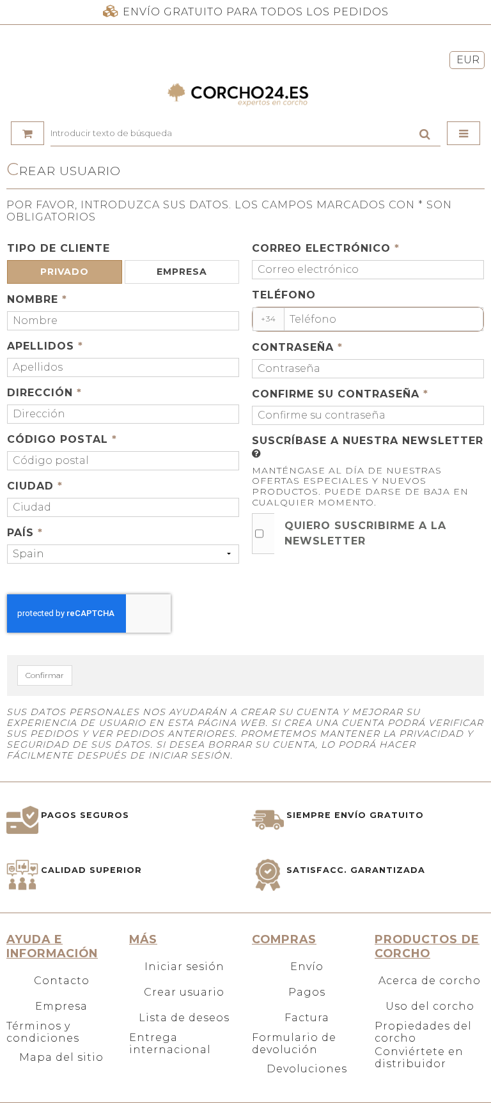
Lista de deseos (184, 1018)
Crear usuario (184, 992)
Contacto (62, 981)
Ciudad (35, 486)
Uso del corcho (430, 1006)
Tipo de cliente (58, 248)
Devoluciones (307, 1069)
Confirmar (45, 675)
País (25, 533)
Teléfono (284, 295)
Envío (306, 966)
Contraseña (297, 347)
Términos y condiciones (42, 1032)
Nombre (37, 299)
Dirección (44, 393)
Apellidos (45, 346)
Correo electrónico (326, 248)
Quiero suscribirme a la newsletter (365, 533)
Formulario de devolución (294, 1043)
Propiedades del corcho (423, 1032)
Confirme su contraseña (340, 394)
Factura (306, 1018)
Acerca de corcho (429, 981)
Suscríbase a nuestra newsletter (367, 441)
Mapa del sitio (61, 1057)
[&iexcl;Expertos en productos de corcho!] (245, 94)
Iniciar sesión (184, 966)
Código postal (62, 439)
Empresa (61, 1006)
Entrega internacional (170, 1043)
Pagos (306, 992)
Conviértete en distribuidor (419, 1057)
